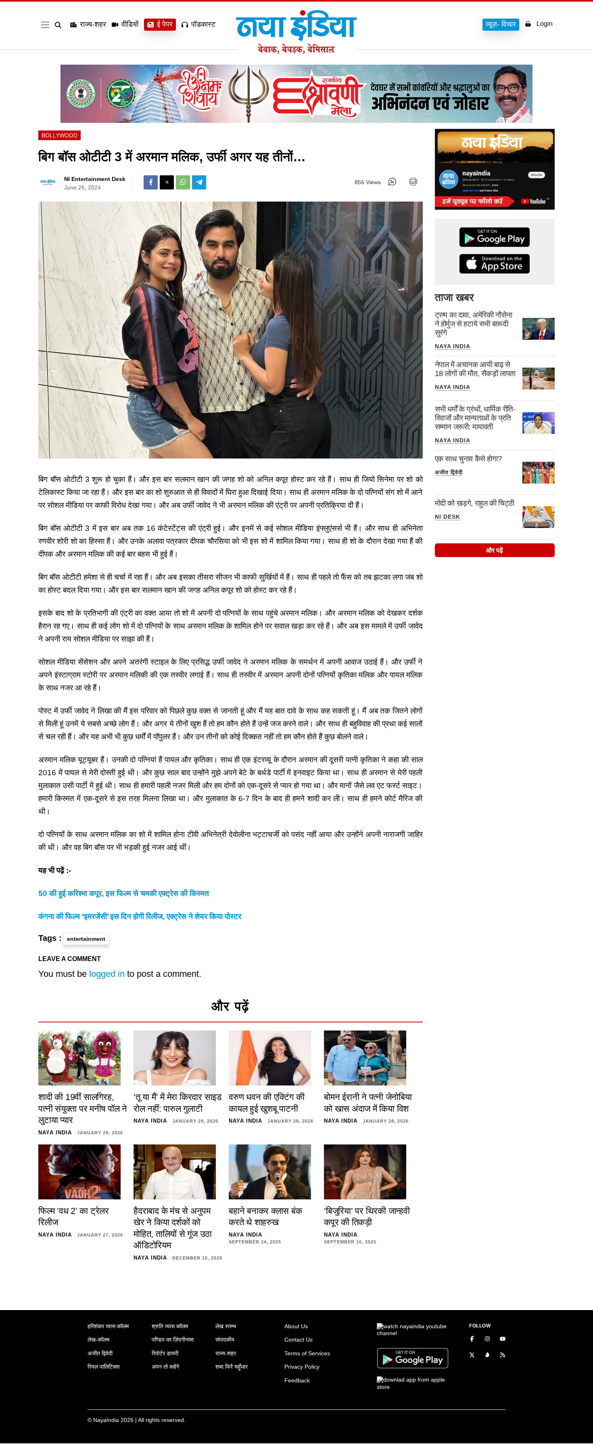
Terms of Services (307, 1353)
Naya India (452, 346)
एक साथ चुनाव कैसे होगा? (468, 458)
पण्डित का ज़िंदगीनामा (173, 1339)
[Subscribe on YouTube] (502, 1339)
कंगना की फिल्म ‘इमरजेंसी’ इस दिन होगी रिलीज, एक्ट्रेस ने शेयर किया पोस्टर (139, 916)
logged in (107, 974)
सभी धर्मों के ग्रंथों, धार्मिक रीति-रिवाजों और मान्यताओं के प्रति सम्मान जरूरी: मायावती (475, 418)
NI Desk (447, 516)
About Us (296, 1326)
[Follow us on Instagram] (487, 1339)
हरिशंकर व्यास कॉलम (108, 1326)
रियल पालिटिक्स (103, 1366)
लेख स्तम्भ (225, 1326)
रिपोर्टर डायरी (165, 1353)
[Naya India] (296, 52)
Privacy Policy (301, 1366)
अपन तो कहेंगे (165, 1366)
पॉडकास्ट (203, 24)
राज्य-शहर (93, 24)
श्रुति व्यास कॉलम (170, 1326)
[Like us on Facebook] (472, 1339)
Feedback (297, 1380)
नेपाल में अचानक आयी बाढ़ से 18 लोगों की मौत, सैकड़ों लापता (475, 369)
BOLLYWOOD (59, 135)
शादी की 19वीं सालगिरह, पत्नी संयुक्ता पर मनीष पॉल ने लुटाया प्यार (82, 1108)
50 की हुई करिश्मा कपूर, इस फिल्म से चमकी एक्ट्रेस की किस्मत (123, 893)
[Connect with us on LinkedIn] (487, 1355)
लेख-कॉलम (98, 1339)
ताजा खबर (454, 297)
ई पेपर (165, 24)
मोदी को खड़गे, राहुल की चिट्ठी (474, 503)
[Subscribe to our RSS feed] (502, 1355)
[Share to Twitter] (167, 182)
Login (545, 23)
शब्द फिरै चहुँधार (231, 1366)
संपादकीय (224, 1339)
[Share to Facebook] (151, 182)
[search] (60, 25)
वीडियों (129, 24)
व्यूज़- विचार (501, 24)
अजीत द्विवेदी (449, 472)
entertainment (86, 939)
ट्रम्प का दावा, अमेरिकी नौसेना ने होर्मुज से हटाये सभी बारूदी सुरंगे (473, 324)
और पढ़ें (494, 550)
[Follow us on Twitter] (472, 1355)
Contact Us (298, 1339)
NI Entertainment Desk (94, 179)
